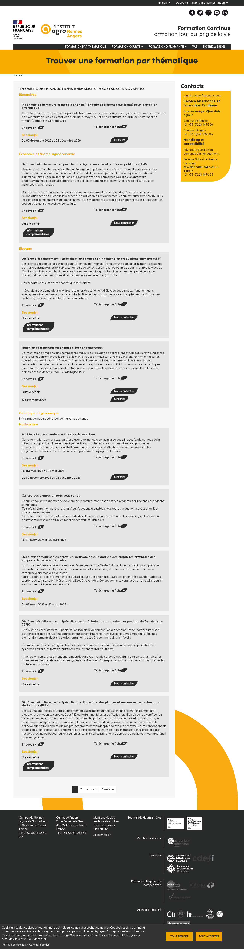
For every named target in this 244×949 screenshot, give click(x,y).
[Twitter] (200, 13)
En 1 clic (163, 2)
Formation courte (126, 46)
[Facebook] (192, 13)
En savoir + (29, 128)
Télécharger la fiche (107, 127)
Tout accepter (209, 936)
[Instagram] (208, 13)
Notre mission (214, 46)
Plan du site (100, 829)
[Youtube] (217, 13)
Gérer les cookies (39, 944)
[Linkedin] (225, 13)
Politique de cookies (14, 944)
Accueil (17, 75)
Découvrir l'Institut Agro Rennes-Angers (201, 2)
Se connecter (102, 834)
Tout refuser (179, 936)
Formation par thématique (85, 46)
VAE (194, 46)
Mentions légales (104, 817)
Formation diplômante (167, 46)
